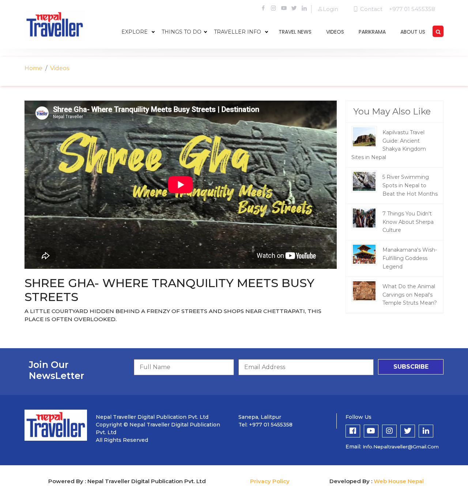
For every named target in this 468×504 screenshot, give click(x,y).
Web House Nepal (399, 481)
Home (33, 68)
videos (335, 31)
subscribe (411, 366)
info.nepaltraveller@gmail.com (401, 447)
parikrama (372, 31)
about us (412, 31)
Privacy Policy (270, 481)
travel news (295, 31)
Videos (59, 68)
